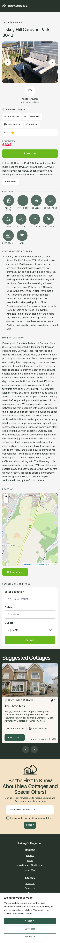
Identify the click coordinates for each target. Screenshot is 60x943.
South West (30, 870)
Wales (30, 860)
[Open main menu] (56, 6)
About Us (30, 883)
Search (30, 640)
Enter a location (14, 591)
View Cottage (14, 738)
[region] (30, 918)
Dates (8, 607)
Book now (30, 153)
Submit (30, 825)
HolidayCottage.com (17, 5)
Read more (10, 181)
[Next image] (52, 62)
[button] (30, 527)
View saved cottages (30, 102)
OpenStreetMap (41, 564)
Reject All (30, 936)
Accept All (30, 921)
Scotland (30, 855)
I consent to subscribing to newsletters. (31, 818)
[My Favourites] (50, 6)
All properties (15, 22)
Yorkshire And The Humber (30, 865)
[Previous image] (8, 62)
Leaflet (29, 564)
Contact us (30, 888)
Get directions (15, 572)
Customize (30, 928)
